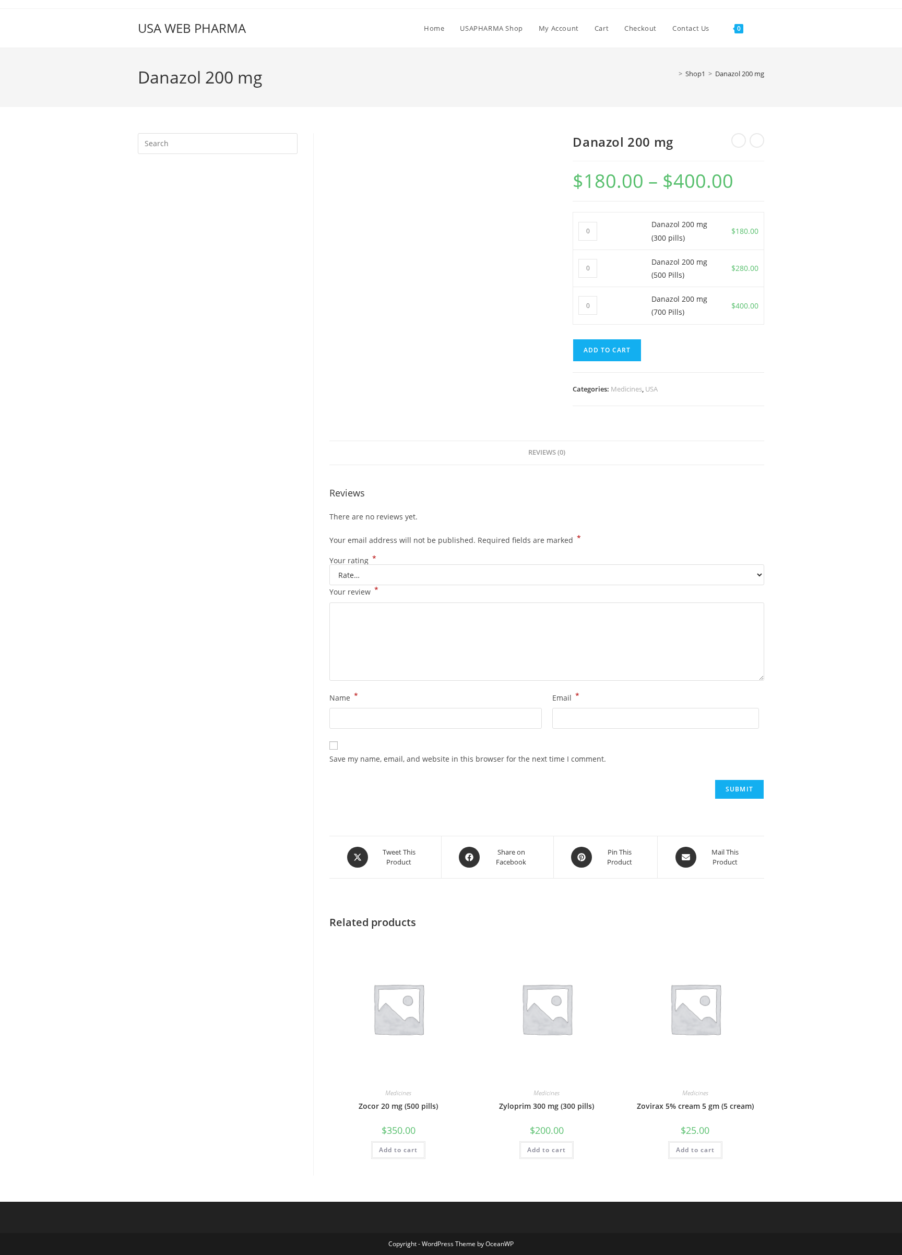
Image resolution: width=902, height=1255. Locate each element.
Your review (353, 591)
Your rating (352, 560)
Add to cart (607, 350)
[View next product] (757, 140)
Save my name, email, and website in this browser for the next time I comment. (467, 759)
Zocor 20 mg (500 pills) (398, 1106)
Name (343, 697)
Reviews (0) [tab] (546, 452)
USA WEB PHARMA (192, 28)
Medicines (626, 389)
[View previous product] (738, 140)
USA (651, 389)
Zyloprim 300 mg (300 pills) (546, 1106)
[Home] (672, 73)
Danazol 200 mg (739, 73)
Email (565, 697)
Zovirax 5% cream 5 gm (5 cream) (695, 1106)
